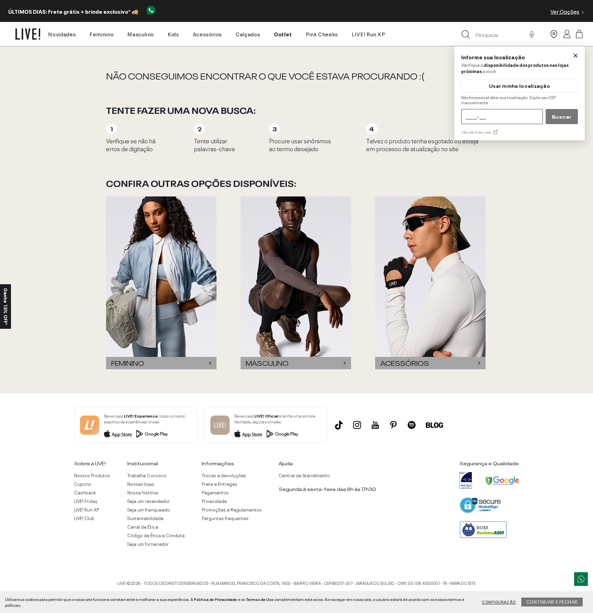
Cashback (85, 492)
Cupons (82, 484)
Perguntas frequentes (225, 518)
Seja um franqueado (148, 509)
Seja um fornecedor (148, 544)
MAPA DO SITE (463, 583)
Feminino (102, 33)
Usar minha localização (519, 85)
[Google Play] (152, 434)
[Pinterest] (393, 425)
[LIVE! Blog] (434, 425)
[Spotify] (411, 425)
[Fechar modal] (575, 55)
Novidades (62, 33)
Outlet (283, 33)
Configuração (499, 602)
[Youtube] (375, 425)
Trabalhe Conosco (146, 475)
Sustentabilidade (145, 518)
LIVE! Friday (85, 501)
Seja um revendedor (148, 501)
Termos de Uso (260, 599)
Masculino (140, 33)
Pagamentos (215, 492)
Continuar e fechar (552, 601)
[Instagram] (357, 425)
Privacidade (214, 501)
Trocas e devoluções (224, 475)
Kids (173, 33)
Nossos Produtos (92, 475)
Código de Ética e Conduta (156, 535)
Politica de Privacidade (215, 599)
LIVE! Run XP (368, 33)
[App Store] (118, 434)
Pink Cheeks (322, 33)
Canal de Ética (142, 527)
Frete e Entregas (219, 484)
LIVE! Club (84, 518)
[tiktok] (339, 425)
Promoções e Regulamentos (231, 509)
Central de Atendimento (304, 475)
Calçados (248, 33)
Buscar (562, 116)
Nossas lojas (140, 484)
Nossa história (142, 492)
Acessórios (207, 33)
